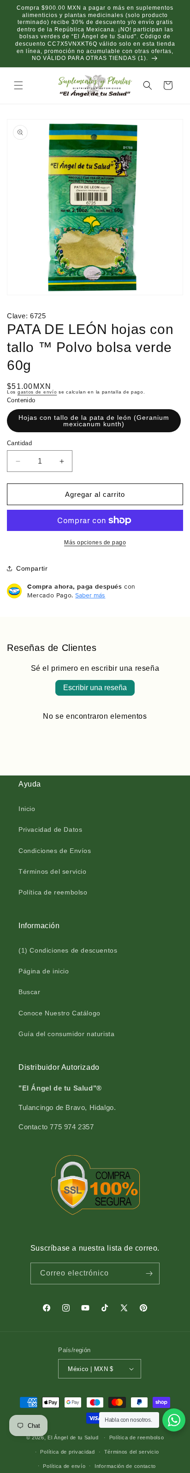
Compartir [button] (32, 568)
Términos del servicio (52, 871)
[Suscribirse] (149, 1273)
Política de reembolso (53, 892)
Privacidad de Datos (50, 829)
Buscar (29, 992)
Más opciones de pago (95, 542)
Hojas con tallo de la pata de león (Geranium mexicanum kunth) (93, 421)
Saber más (90, 595)
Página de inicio (43, 971)
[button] (18, 85)
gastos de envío (37, 391)
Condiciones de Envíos (54, 850)
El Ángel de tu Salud (73, 1437)
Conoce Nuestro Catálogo (59, 1013)
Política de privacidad (67, 1452)
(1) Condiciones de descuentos (67, 950)
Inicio (27, 808)
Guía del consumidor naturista (66, 1034)
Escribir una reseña (95, 688)
